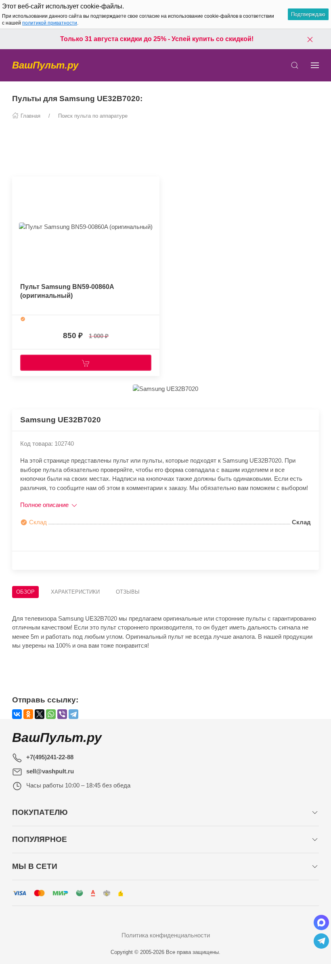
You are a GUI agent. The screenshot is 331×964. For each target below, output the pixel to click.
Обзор (25, 592)
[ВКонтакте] (17, 714)
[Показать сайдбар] (315, 65)
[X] (39, 714)
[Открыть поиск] (295, 65)
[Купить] (85, 363)
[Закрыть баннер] (310, 39)
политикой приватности (49, 23)
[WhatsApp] (51, 714)
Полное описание (45, 504)
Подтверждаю (308, 14)
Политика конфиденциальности (166, 935)
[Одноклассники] (28, 714)
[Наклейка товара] (18, 185)
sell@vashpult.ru (50, 771)
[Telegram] (73, 714)
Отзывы (128, 592)
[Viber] (62, 714)
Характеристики (75, 592)
